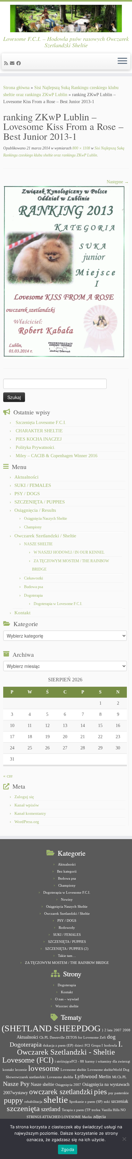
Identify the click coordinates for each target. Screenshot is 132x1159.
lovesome (43, 1068)
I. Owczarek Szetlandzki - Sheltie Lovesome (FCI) (62, 1052)
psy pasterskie (118, 1093)
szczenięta (23, 1108)
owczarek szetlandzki (61, 1092)
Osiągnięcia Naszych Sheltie (45, 518)
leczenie (21, 1070)
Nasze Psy (16, 1083)
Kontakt (22, 612)
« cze (7, 776)
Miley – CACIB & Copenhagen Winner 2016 (56, 455)
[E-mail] (13, 63)
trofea (96, 1110)
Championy (33, 527)
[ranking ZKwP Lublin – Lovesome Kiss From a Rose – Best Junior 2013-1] (66, 271)
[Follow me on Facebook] (19, 63)
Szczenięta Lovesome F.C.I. (41, 422)
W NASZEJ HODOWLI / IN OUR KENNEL (69, 552)
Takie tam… (67, 956)
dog (111, 1037)
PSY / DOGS (27, 493)
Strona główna (16, 87)
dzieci (79, 1045)
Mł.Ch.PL (119, 1077)
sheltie (56, 1100)
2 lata (108, 1030)
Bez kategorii (67, 871)
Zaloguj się (24, 796)
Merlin (105, 1076)
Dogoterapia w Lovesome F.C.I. (58, 604)
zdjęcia (99, 1116)
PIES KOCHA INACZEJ (39, 439)
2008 (126, 1030)
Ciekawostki (33, 578)
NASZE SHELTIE (38, 544)
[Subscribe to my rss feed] (7, 63)
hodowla (110, 1045)
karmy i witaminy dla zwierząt (107, 1061)
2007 (117, 1030)
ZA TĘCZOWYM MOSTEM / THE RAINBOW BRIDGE (67, 963)
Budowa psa (33, 587)
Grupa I (97, 1045)
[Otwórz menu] (122, 61)
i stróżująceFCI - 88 (69, 1061)
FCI (87, 1045)
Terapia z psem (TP (76, 1110)
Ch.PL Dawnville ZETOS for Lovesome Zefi (72, 1037)
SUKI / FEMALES (32, 485)
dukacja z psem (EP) (58, 1045)
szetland (51, 1109)
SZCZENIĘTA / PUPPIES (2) (66, 949)
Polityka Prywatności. (35, 447)
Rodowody (67, 927)
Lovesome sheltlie (60, 1077)
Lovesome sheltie (73, 1070)
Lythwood (86, 1076)
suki (107, 1101)
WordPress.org (26, 821)
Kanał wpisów (26, 805)
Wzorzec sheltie (66, 1006)
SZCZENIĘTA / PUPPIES (39, 501)
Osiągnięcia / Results (35, 510)
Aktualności (26, 477)
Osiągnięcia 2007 (68, 1085)
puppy (13, 1100)
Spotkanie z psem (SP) (86, 1101)
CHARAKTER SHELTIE (39, 430)
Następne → (118, 181)
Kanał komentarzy (30, 813)
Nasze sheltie (42, 1084)
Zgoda (67, 1149)
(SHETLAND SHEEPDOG (51, 1028)
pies (100, 1091)
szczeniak (119, 1101)
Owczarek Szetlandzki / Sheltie (45, 535)
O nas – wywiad (67, 999)
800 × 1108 (80, 148)
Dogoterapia (33, 595)
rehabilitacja (33, 1101)
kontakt (8, 1070)
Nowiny (67, 899)
